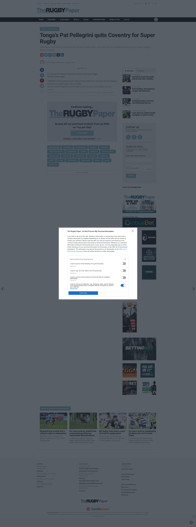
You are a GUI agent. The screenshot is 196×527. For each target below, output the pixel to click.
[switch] (123, 263)
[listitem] (98, 259)
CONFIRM (83, 293)
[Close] (133, 231)
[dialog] (98, 263)
